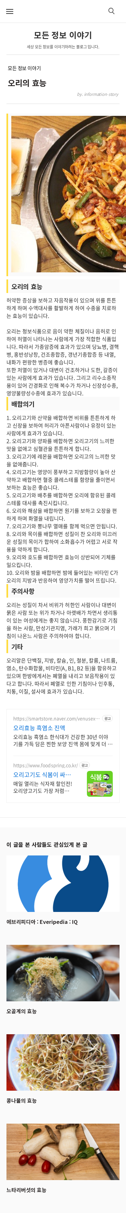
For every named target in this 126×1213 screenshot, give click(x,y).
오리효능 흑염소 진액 (39, 728)
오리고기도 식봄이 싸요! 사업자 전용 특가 (43, 775)
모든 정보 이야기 (24, 68)
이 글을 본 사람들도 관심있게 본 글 (46, 844)
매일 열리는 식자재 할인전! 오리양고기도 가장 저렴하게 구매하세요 (42, 787)
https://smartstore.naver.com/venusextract (56, 718)
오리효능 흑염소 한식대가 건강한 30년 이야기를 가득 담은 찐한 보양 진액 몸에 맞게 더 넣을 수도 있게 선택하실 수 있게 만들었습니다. (62, 740)
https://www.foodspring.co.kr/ (45, 765)
